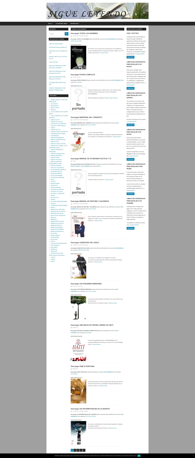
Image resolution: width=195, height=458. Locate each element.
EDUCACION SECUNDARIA (57, 177)
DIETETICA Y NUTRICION (57, 167)
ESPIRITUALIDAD (55, 183)
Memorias (80, 286)
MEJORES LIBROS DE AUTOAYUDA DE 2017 (58, 57)
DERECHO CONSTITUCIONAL (58, 143)
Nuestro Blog (54, 239)
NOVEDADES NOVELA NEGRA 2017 (58, 47)
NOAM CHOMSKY (75, 166)
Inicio (49, 23)
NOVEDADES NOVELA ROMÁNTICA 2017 (58, 52)
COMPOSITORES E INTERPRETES (59, 131)
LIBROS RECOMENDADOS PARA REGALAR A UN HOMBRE (136, 200)
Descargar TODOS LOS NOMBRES (84, 33)
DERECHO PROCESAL (56, 159)
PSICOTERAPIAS (55, 245)
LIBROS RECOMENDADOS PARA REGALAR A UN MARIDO (57, 66)
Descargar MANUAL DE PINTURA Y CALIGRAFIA (90, 201)
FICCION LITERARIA (56, 187)
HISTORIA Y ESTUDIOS (57, 191)
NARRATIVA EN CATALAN (57, 221)
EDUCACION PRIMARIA (57, 175)
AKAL (99, 166)
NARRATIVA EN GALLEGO (57, 223)
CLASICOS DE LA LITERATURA (58, 123)
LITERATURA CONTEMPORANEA (80, 36)
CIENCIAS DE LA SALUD (57, 121)
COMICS (53, 127)
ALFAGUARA (78, 82)
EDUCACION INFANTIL (56, 173)
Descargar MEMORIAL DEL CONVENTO (86, 117)
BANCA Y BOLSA (55, 107)
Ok (139, 455)
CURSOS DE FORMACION (57, 137)
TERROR (53, 259)
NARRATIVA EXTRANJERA (57, 229)
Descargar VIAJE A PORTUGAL (83, 366)
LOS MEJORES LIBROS (61, 23)
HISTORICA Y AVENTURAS (57, 193)
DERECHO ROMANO (56, 165)
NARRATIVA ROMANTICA (57, 231)
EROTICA (53, 181)
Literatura (53, 203)
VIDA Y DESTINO (53, 62)
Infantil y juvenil (55, 197)
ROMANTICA (54, 249)
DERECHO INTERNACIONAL (58, 153)
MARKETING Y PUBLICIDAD (58, 209)
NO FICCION (54, 233)
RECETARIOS (54, 247)
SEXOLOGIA (54, 251)
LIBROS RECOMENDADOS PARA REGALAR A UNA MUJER (136, 166)
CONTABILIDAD (55, 135)
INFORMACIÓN (74, 23)
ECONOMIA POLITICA (56, 171)
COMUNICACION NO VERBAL (58, 133)
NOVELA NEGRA (55, 237)
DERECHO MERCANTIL (56, 155)
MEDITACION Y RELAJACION (58, 215)
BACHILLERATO (55, 105)
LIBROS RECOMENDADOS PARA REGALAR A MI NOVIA (57, 72)
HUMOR (53, 195)
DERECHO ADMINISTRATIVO (58, 139)
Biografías (74, 286)
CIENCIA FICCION (55, 119)
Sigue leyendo (104, 52)
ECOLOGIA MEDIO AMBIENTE (58, 169)
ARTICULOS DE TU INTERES (134, 29)
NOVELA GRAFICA (55, 235)
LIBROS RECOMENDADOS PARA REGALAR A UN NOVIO (57, 78)
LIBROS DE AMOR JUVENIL (56, 44)
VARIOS (74, 161)
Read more (130, 57)
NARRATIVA (75, 327)
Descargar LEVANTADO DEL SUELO (85, 242)
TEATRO (79, 77)
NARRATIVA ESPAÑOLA (57, 227)
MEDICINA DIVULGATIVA (57, 213)
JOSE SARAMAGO (110, 39)
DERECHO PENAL (55, 157)
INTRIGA (53, 199)
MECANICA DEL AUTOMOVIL (58, 211)
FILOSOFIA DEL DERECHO (57, 189)
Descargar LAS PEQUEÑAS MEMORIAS (86, 284)
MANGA (53, 207)
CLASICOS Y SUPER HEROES (58, 125)
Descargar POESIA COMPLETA (83, 74)
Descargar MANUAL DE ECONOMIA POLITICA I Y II (91, 158)
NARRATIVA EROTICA (56, 225)
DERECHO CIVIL (55, 141)
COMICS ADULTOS (55, 129)
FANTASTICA (54, 185)
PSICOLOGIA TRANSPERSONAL (59, 243)
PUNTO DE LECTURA (76, 41)
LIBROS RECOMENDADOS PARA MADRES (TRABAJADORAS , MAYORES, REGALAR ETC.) (57, 89)
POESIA (74, 77)
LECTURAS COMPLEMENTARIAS (59, 201)
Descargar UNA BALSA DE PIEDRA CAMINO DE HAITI (92, 325)
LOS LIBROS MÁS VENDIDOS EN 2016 (57, 83)
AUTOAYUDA (54, 103)
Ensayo (52, 179)
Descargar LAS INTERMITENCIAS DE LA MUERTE (90, 409)
